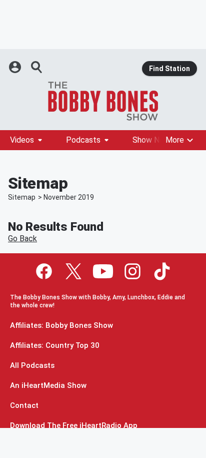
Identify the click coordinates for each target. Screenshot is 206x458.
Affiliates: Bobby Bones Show (61, 325)
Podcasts (83, 140)
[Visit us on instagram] (132, 271)
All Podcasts (32, 365)
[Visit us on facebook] (44, 271)
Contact (24, 405)
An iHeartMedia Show (48, 385)
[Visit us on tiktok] (162, 271)
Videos (22, 140)
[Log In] (16, 67)
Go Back (22, 238)
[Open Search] (37, 67)
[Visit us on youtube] (103, 271)
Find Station (169, 69)
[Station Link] (103, 101)
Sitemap (22, 197)
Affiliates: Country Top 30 (55, 345)
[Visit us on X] (73, 271)
